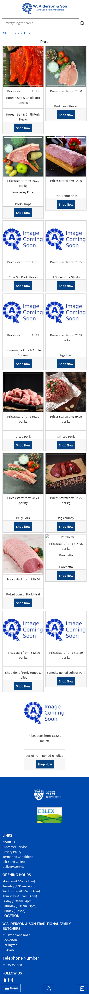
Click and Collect (13, 862)
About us (8, 842)
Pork (27, 33)
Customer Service (14, 847)
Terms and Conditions (17, 857)
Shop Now (23, 128)
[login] (44, 8)
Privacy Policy (11, 852)
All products (10, 33)
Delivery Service (13, 866)
